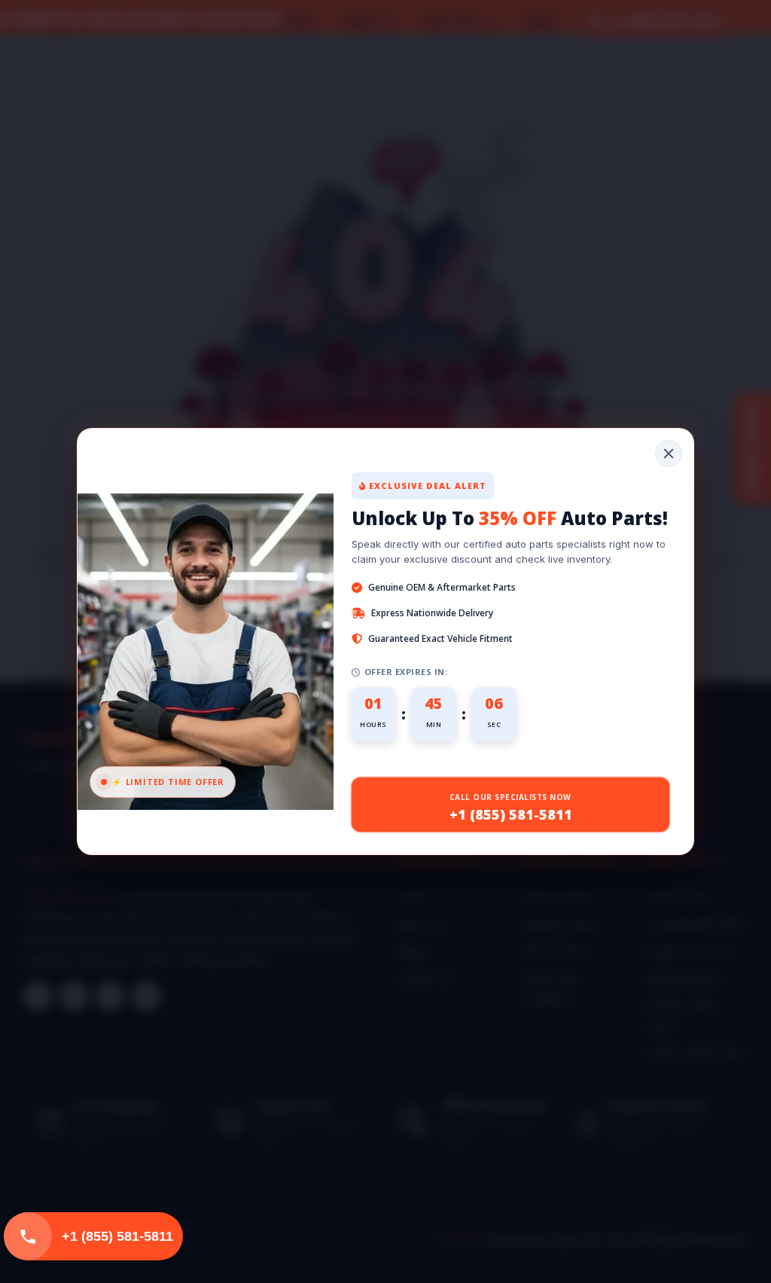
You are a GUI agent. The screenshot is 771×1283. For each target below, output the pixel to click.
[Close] (668, 453)
